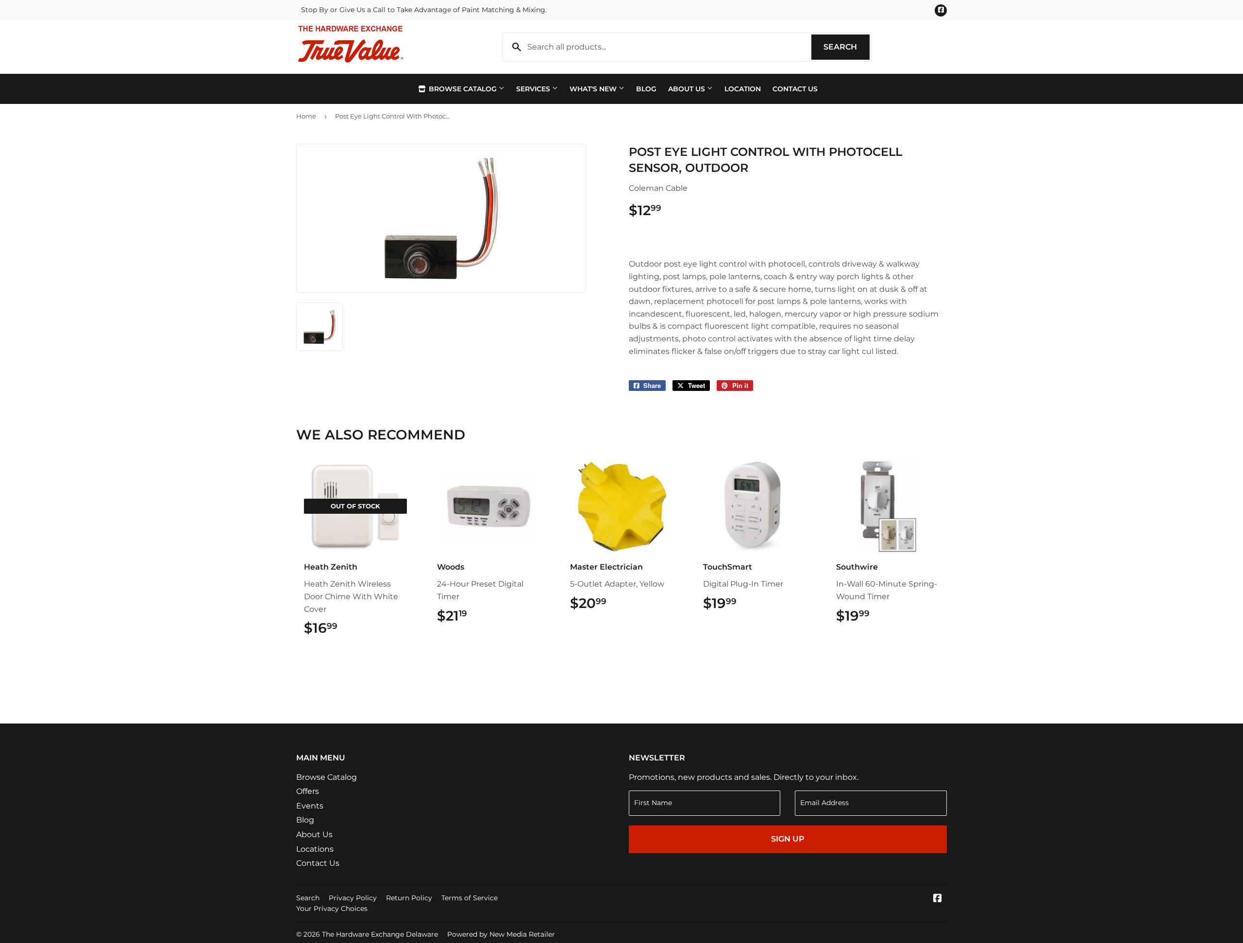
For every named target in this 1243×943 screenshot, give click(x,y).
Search (846, 46)
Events (309, 805)
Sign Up (788, 838)
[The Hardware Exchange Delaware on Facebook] (937, 899)
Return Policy (409, 898)
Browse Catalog (463, 89)
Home (306, 116)
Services (534, 89)
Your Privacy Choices (332, 908)
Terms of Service (469, 898)
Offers (307, 791)
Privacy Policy (353, 898)
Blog (646, 89)
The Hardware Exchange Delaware (380, 934)
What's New (594, 89)
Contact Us (795, 89)
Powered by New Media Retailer (501, 934)
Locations (315, 849)
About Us (687, 89)
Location (742, 89)
